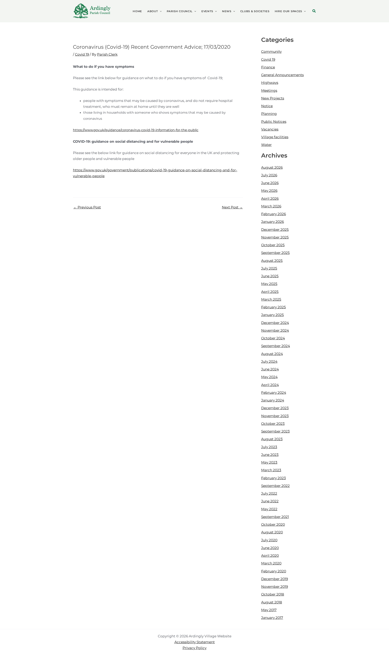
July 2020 (269, 540)
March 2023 (271, 470)
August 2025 (272, 261)
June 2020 (270, 548)
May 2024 (269, 377)
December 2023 (275, 408)
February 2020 (273, 571)
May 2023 (269, 462)
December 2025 (275, 230)
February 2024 (273, 393)
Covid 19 (82, 54)
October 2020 (273, 524)
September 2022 (275, 486)
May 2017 (269, 610)
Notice (267, 106)
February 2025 (273, 307)
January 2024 (272, 400)
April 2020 (270, 556)
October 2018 (272, 594)
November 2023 (275, 416)
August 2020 (272, 532)
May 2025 (269, 284)
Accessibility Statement (194, 642)
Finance (268, 67)
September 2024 (275, 346)
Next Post (232, 207)
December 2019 (274, 579)
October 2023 (273, 424)
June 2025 (270, 276)
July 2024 (269, 361)
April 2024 (270, 385)
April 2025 (270, 292)
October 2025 (273, 245)
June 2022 (270, 501)
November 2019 (274, 587)
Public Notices (273, 122)
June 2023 (270, 455)
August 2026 (272, 167)
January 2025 (272, 315)
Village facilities (274, 137)
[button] (160, 11)
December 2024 (275, 323)
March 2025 (271, 299)
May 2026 (269, 191)
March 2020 (271, 563)
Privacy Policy (194, 648)
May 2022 (269, 509)
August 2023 (272, 439)
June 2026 (270, 183)
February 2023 (273, 478)
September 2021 (275, 517)
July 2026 (269, 175)
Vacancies (269, 129)
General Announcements (282, 75)
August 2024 (272, 354)
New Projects (272, 98)
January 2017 (272, 618)
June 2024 (270, 369)
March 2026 (271, 206)
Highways (269, 83)
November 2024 (275, 330)
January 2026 (272, 222)
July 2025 (269, 268)
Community (271, 52)
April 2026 (270, 198)
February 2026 (273, 214)
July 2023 (269, 447)
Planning (269, 114)
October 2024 (273, 338)
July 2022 (269, 493)
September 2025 (275, 253)
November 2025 (275, 237)
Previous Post (87, 207)
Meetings (269, 90)
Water (266, 145)
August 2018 (271, 602)
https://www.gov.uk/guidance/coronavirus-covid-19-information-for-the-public (135, 130)
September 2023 (275, 431)
